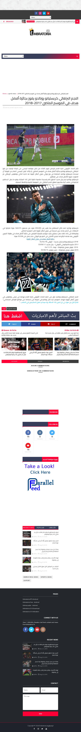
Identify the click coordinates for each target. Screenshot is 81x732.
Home (4, 93)
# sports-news (11, 308)
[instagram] (40, 13)
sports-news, (19, 107)
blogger (14, 361)
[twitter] (44, 13)
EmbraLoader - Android (30, 605)
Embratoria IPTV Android (30, 599)
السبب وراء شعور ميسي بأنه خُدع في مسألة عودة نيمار (40, 353)
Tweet (14, 324)
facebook (66, 361)
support (27, 580)
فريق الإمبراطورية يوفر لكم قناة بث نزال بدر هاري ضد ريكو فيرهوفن (44, 21)
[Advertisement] (38, 4)
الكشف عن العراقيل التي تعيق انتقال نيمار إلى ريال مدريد (45, 567)
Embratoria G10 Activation (31, 611)
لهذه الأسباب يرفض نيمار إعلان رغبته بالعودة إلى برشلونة (45, 559)
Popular (40, 528)
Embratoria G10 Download (31, 608)
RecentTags (28, 528)
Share (33, 324)
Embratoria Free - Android (31, 602)
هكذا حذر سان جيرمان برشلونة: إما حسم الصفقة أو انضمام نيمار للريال (68, 353)
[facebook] (36, 13)
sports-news (19, 21)
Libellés (52, 528)
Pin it (53, 324)
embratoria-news (31, 577)
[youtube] (48, 13)
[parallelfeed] (32, 12)
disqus (40, 361)
